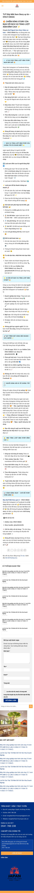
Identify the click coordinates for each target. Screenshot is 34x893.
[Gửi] (31, 706)
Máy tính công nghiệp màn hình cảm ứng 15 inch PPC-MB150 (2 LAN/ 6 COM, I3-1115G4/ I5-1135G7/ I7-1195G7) (16, 573)
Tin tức (22, 556)
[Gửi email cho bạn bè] (18, 550)
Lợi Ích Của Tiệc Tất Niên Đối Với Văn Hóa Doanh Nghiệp (14, 580)
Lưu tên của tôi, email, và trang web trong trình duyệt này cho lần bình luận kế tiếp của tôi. (17, 694)
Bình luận (7, 651)
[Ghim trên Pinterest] (21, 550)
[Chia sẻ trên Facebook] (11, 550)
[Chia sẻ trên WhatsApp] (8, 550)
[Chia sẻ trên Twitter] (15, 550)
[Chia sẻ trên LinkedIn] (24, 550)
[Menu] (2, 6)
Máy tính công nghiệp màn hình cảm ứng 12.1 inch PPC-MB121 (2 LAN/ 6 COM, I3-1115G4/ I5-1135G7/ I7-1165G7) (16, 605)
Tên (5, 666)
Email (6, 675)
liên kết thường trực (11, 558)
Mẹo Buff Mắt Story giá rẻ (11, 500)
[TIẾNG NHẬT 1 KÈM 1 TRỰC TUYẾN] (17, 6)
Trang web (7, 683)
